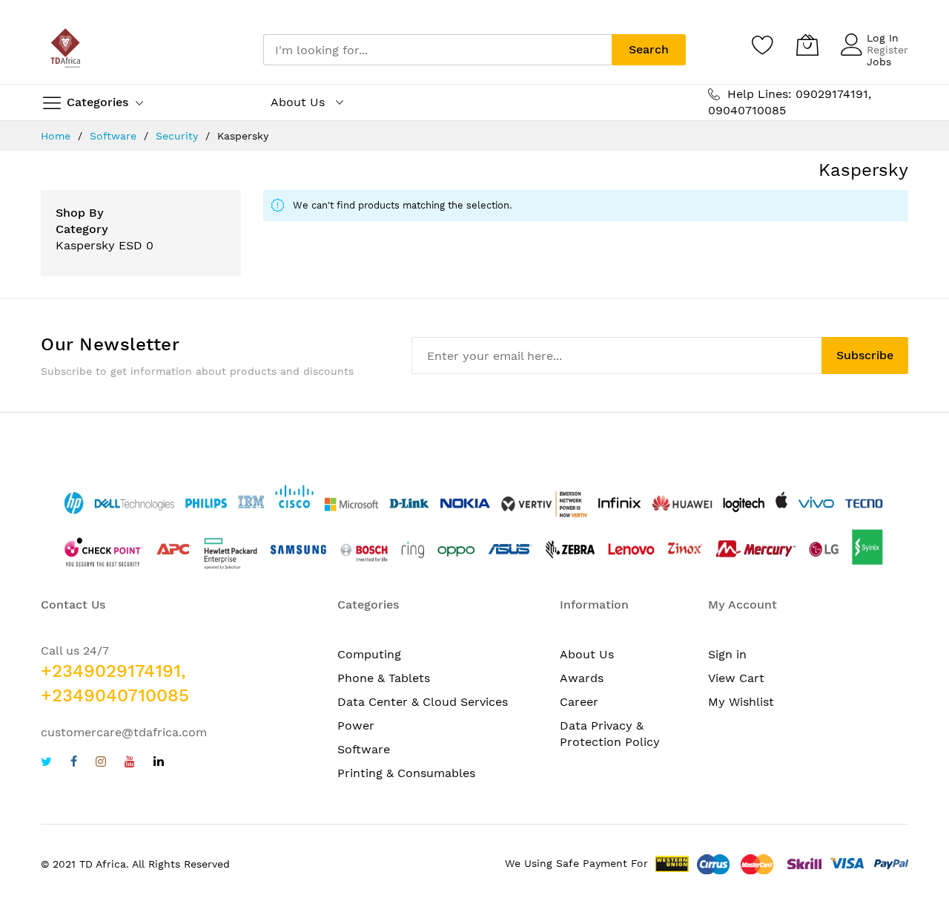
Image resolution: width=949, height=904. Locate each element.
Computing (369, 654)
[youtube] (130, 763)
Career (579, 702)
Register (887, 50)
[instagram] (101, 763)
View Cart (736, 678)
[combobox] (437, 49)
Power (355, 725)
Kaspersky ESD (99, 245)
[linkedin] (158, 763)
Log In (883, 38)
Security (179, 136)
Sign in (727, 654)
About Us (587, 654)
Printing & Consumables (406, 773)
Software (115, 136)
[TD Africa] (67, 50)
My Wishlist (741, 702)
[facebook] (73, 763)
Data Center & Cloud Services (422, 702)
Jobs (879, 62)
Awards (582, 678)
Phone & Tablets (383, 678)
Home (57, 136)
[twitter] (46, 763)
